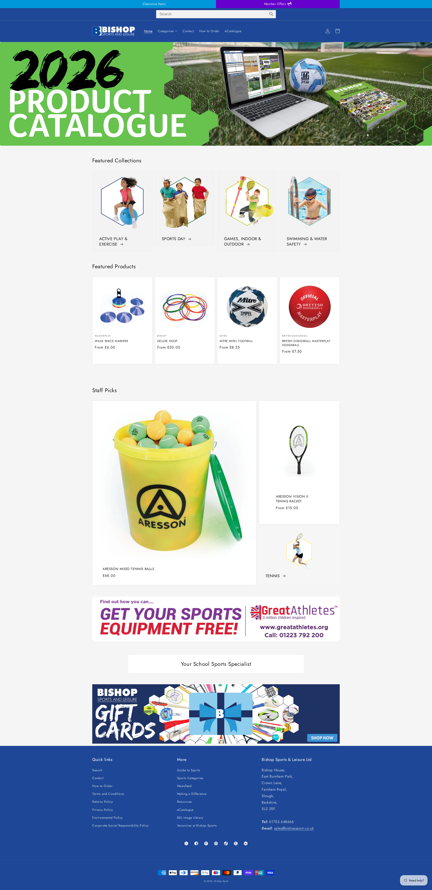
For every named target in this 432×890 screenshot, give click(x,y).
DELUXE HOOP (167, 341)
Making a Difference (192, 794)
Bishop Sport (221, 881)
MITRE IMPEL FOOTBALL (236, 341)
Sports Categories (190, 778)
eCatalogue (185, 809)
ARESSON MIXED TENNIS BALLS (128, 569)
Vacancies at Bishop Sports (197, 825)
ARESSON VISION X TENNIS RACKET (292, 499)
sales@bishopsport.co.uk (294, 828)
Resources (184, 801)
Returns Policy (102, 801)
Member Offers (275, 4)
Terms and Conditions (108, 794)
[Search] (271, 14)
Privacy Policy (102, 809)
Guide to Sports (188, 770)
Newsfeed (184, 786)
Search (97, 770)
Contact (97, 778)
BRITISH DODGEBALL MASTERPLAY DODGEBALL (306, 343)
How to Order (102, 786)
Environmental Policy (107, 817)
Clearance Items (154, 4)
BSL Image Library (190, 817)
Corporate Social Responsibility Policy (120, 825)
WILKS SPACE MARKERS (111, 341)
